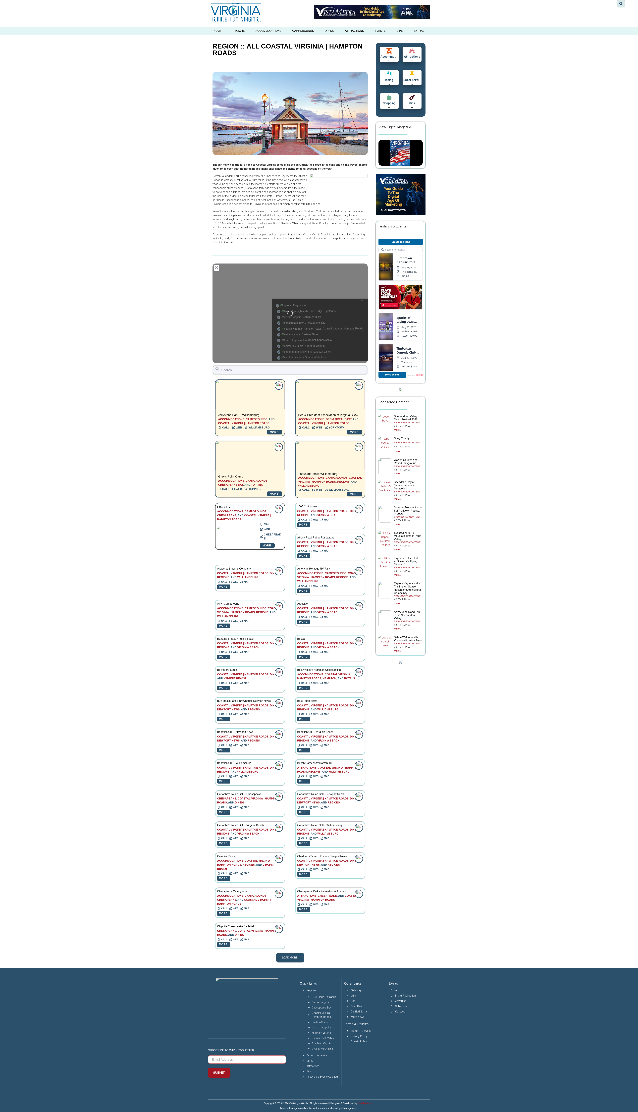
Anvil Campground (228, 603)
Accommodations (268, 30)
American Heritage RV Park (313, 568)
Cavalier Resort (226, 856)
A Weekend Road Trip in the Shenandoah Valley (407, 615)
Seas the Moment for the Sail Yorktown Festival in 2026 (408, 510)
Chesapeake (226, 515)
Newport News (228, 709)
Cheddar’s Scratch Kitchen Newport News (322, 856)
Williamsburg (308, 485)
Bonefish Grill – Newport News (235, 732)
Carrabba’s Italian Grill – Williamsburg (319, 825)
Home (217, 30)
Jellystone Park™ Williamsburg (238, 415)
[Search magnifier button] (621, 3)
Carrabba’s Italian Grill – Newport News (320, 794)
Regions (238, 30)
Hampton (329, 678)
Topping (257, 484)
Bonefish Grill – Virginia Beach (315, 732)
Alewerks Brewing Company (234, 568)
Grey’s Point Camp (230, 476)
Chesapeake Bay (230, 484)
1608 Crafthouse (307, 506)
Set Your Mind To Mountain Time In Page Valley (407, 535)
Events (380, 30)
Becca (301, 638)
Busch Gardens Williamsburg (314, 763)
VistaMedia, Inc (366, 1103)
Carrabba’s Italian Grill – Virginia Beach (240, 825)
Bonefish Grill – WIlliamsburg (234, 763)
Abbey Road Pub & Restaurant (315, 537)
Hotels (349, 678)
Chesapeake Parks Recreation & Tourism (321, 891)
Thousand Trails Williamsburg (317, 474)
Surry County (401, 438)
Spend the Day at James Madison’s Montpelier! (404, 485)
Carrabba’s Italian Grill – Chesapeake (239, 794)
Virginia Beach (328, 515)
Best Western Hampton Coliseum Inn (319, 669)
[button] (290, 957)
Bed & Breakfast (338, 419)
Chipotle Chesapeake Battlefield (236, 926)
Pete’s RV (223, 506)
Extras (419, 30)
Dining (329, 30)
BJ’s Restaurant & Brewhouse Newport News (244, 700)
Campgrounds (303, 30)
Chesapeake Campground (232, 891)
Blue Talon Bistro (307, 700)
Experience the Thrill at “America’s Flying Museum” (406, 561)
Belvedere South (227, 669)
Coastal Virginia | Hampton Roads (243, 423)
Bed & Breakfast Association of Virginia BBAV (328, 415)
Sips (400, 30)
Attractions (354, 30)
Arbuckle (302, 603)
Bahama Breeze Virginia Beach (235, 638)
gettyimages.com (348, 1108)
